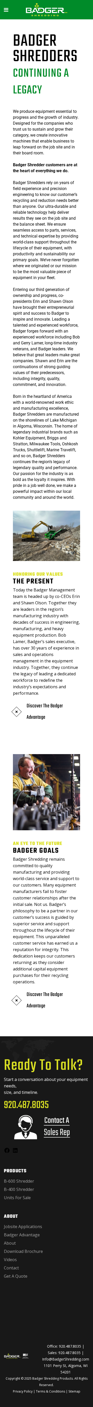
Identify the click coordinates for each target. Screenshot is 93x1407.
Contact (11, 1268)
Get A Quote (15, 1276)
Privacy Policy (23, 1391)
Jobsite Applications (23, 1226)
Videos (10, 1259)
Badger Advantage (22, 1235)
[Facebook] (7, 1152)
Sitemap (74, 1391)
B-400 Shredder (19, 1189)
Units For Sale (17, 1197)
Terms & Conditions (50, 1391)
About (10, 1243)
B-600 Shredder (19, 1181)
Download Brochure (23, 1251)
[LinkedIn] (15, 1152)
